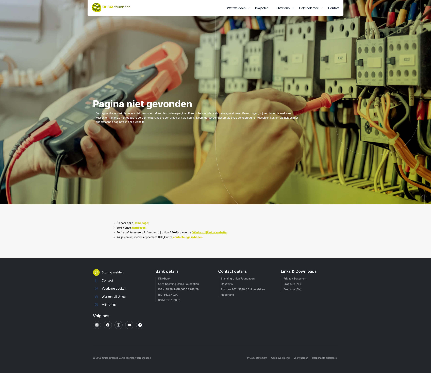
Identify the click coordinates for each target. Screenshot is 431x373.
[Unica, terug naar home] (111, 7)
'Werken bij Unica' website (209, 232)
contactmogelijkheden (188, 237)
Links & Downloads (299, 271)
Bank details (167, 271)
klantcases (138, 227)
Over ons (283, 8)
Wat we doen (236, 8)
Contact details (232, 271)
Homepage (141, 223)
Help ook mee (309, 8)
